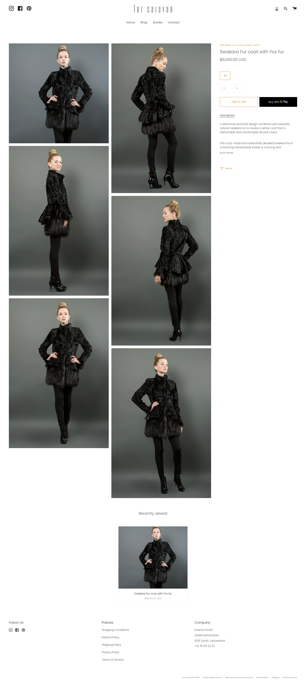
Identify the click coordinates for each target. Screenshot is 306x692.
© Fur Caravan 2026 (191, 677)
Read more (226, 153)
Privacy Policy (110, 652)
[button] (144, 22)
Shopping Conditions (115, 630)
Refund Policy (110, 637)
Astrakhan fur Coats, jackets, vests (239, 45)
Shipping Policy (111, 645)
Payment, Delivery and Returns (239, 677)
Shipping (275, 677)
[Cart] (294, 8)
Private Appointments (212, 677)
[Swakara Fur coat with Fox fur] (153, 557)
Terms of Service (113, 660)
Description (227, 115)
